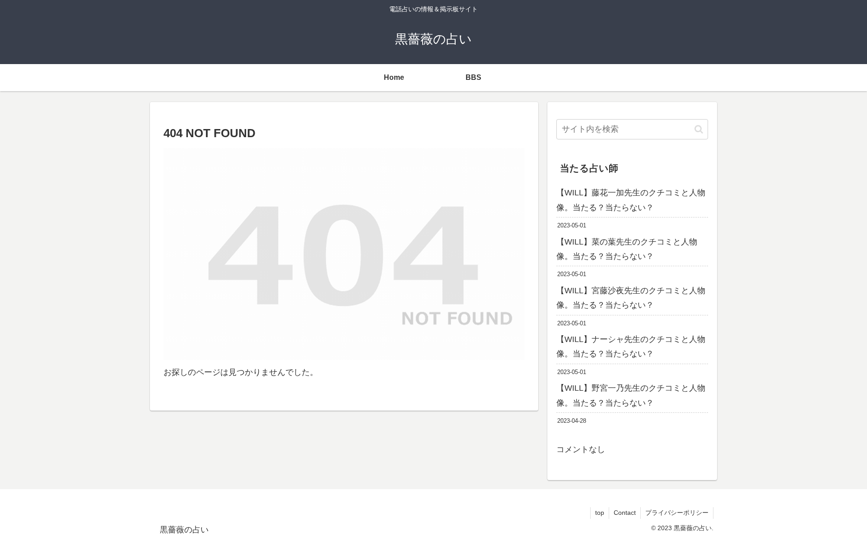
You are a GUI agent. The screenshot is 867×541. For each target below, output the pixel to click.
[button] (699, 129)
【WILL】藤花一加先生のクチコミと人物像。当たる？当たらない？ (630, 200)
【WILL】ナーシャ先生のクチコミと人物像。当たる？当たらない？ (630, 346)
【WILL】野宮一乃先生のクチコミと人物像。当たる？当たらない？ (630, 395)
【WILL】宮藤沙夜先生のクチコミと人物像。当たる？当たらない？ (630, 298)
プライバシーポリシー (677, 512)
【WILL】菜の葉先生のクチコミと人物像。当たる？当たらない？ (626, 249)
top (599, 512)
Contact (625, 512)
